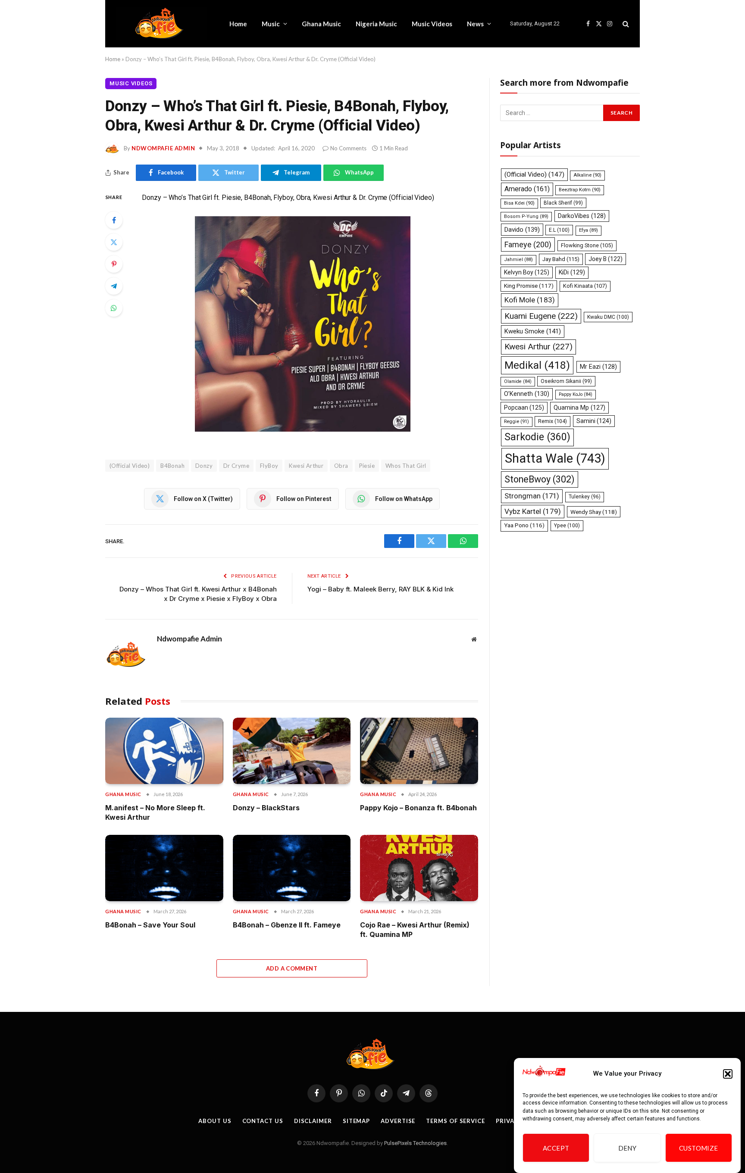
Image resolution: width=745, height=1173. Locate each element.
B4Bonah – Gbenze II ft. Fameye (287, 925)
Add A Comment (291, 968)
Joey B (605, 258)
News (475, 24)
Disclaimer (313, 1120)
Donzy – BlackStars (266, 807)
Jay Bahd (560, 259)
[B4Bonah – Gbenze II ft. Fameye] (292, 868)
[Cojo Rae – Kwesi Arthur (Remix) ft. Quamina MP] (419, 868)
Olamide (518, 381)
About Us (214, 1120)
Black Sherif (563, 203)
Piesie (367, 465)
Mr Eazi (598, 366)
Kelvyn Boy (526, 272)
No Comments (348, 148)
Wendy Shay (593, 511)
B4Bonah (172, 465)
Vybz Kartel (532, 511)
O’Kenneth (526, 394)
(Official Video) (130, 465)
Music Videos (432, 24)
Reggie (516, 421)
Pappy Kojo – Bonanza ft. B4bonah (418, 807)
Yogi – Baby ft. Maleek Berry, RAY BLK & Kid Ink (380, 589)
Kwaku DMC (608, 317)
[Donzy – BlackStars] (292, 751)
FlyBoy (269, 465)
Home (238, 24)
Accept (556, 1148)
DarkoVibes (582, 215)
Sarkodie (537, 437)
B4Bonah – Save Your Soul (150, 925)
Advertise (398, 1120)
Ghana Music (321, 24)
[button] (727, 1074)
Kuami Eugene (541, 316)
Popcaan (524, 407)
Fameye (527, 244)
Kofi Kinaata (585, 286)
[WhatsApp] (113, 308)
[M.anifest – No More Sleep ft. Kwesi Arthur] (164, 751)
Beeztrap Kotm (580, 190)
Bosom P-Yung (526, 216)
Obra (341, 465)
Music (271, 24)
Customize (698, 1148)
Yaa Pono (524, 525)
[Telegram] (113, 286)
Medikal (537, 365)
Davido (522, 229)
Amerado (527, 189)
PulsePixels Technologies (415, 1143)
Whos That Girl (405, 465)
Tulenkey (585, 497)
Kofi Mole (529, 300)
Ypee (567, 526)
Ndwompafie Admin (163, 148)
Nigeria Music (376, 24)
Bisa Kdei (519, 203)
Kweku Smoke (532, 331)
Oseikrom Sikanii (566, 381)
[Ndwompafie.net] (161, 24)
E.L (559, 230)
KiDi (572, 272)
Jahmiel (518, 259)
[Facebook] (113, 220)
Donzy (204, 465)
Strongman (531, 496)
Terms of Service (455, 1120)
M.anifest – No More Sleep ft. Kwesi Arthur (155, 812)
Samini (593, 420)
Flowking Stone (587, 245)
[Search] (625, 24)
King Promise (529, 286)
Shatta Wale (555, 458)
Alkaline (587, 175)
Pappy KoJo (575, 394)
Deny (627, 1148)
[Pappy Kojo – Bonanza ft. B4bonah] (419, 751)
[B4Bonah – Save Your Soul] (164, 868)
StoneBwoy (539, 479)
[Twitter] (113, 242)
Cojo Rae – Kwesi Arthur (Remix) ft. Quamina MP (415, 930)
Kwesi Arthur (306, 465)
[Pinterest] (113, 264)
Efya (588, 230)
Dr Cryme (236, 465)
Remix (552, 421)
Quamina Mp (579, 407)
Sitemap (356, 1120)
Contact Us (262, 1120)
